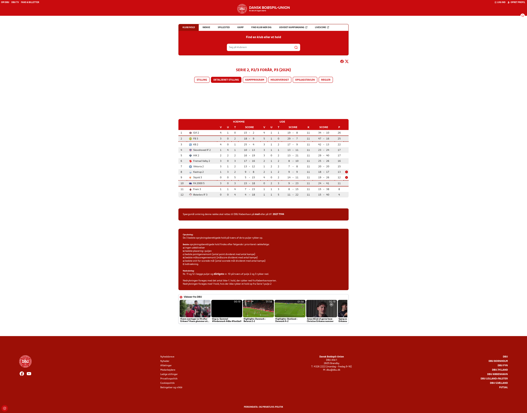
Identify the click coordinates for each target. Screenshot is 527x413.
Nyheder (164, 361)
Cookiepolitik (167, 383)
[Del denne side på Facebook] (342, 62)
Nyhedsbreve (167, 357)
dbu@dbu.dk (333, 370)
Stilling (202, 80)
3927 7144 (278, 214)
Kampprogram (254, 80)
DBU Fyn (503, 365)
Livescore (320, 28)
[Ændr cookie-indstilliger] (4, 408)
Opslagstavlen (305, 80)
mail (257, 214)
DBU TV (15, 2)
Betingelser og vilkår (171, 387)
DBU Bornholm (498, 361)
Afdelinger (166, 365)
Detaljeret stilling (226, 80)
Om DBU (5, 2)
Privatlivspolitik (168, 379)
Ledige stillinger (169, 374)
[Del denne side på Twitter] (347, 62)
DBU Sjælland (499, 383)
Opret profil (518, 2)
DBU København (497, 374)
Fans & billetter (30, 2)
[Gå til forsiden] (263, 9)
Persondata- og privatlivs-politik (263, 407)
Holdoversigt (279, 80)
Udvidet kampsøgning (291, 28)
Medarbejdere (167, 370)
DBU (505, 357)
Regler (325, 80)
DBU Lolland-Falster (494, 379)
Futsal (503, 387)
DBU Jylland (500, 370)
